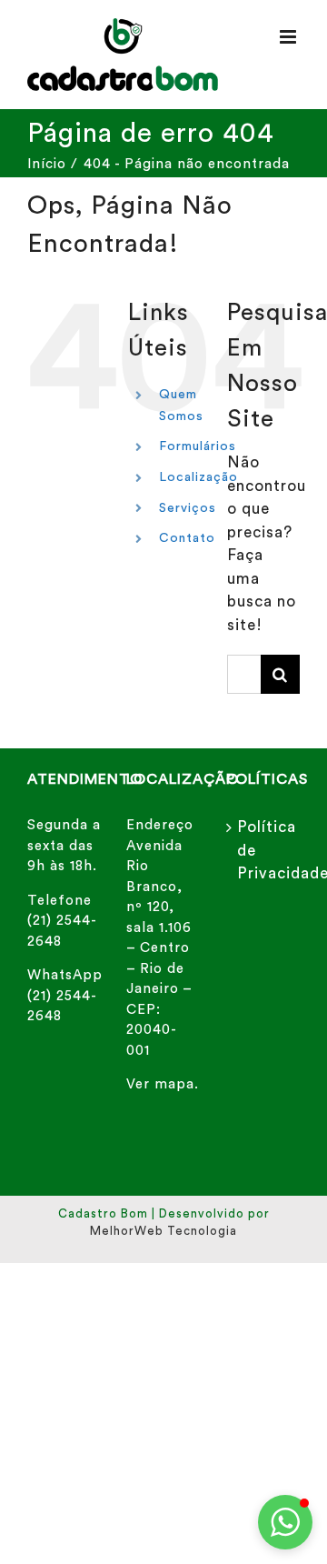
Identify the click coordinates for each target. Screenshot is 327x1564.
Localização (198, 477)
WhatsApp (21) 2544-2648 (65, 995)
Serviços (187, 508)
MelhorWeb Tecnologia (163, 1231)
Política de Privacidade (264, 850)
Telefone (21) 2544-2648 (62, 921)
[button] (285, 1522)
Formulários (197, 446)
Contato (187, 538)
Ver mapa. (162, 1084)
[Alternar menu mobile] (290, 36)
